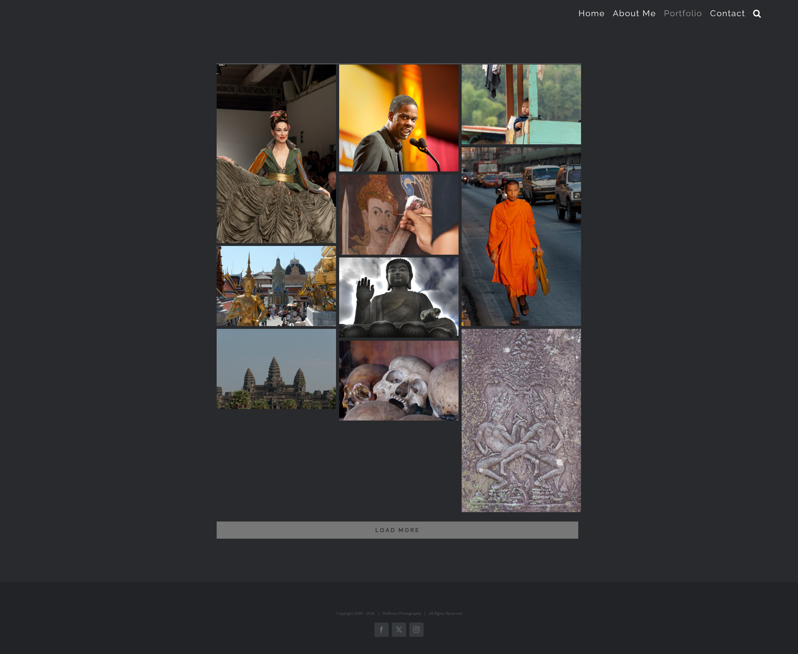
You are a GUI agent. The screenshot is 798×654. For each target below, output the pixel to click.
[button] (757, 13)
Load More (397, 530)
